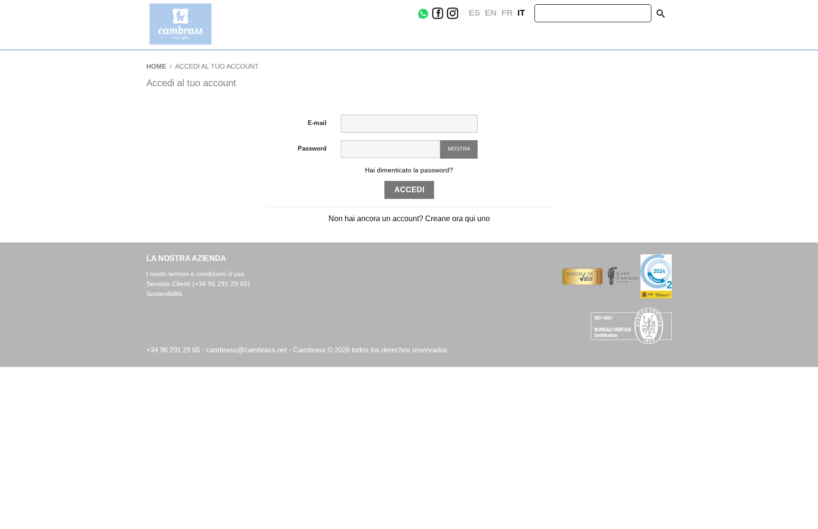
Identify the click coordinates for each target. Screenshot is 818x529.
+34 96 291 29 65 (173, 350)
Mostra (459, 149)
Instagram (459, 13)
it (521, 13)
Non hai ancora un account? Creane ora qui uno (409, 219)
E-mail (317, 122)
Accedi (409, 190)
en (491, 13)
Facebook (445, 13)
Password (312, 148)
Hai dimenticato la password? (409, 170)
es (474, 13)
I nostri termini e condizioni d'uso (195, 274)
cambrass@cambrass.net (247, 350)
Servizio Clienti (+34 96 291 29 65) (198, 283)
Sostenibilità (164, 293)
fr (507, 13)
